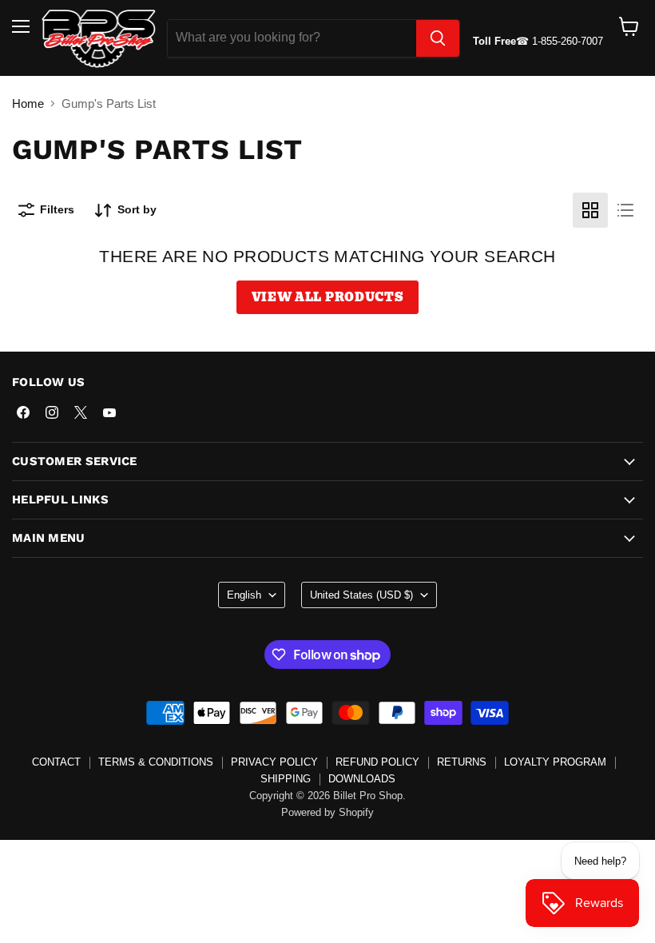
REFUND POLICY (377, 762)
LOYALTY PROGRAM (555, 762)
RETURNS (461, 762)
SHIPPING (285, 779)
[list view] (625, 210)
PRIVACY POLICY (274, 762)
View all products (328, 297)
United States (361, 595)
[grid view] (590, 210)
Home (28, 103)
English (244, 595)
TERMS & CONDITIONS (155, 762)
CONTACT (56, 762)
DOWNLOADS (361, 779)
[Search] (437, 38)
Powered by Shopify (327, 812)
